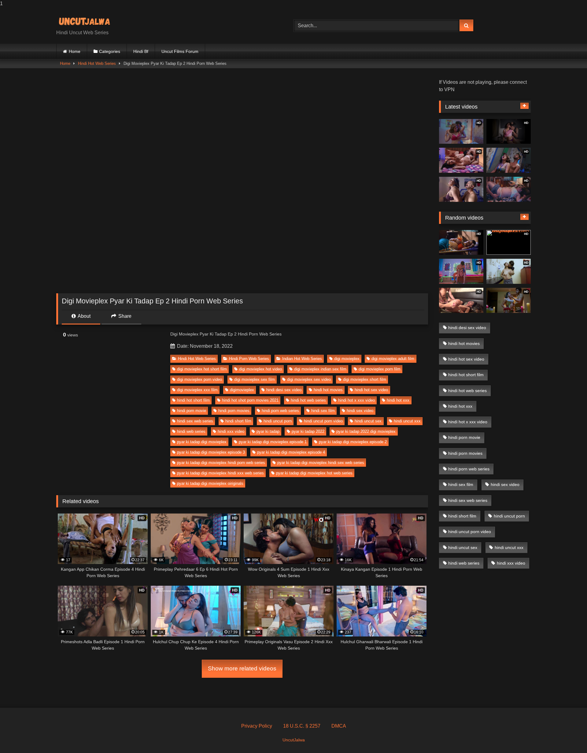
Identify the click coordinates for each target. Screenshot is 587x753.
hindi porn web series (280, 410)
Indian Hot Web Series (302, 358)
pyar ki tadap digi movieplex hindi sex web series (320, 462)
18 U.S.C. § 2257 (301, 726)
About (83, 316)
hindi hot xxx (398, 400)
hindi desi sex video (283, 390)
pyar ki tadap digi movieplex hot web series (314, 473)
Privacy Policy (256, 726)
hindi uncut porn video (323, 421)
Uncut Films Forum (179, 51)
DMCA (338, 726)
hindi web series (191, 431)
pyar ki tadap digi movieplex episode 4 (291, 452)
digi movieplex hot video (260, 369)
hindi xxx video (231, 431)
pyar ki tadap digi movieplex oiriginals (210, 483)
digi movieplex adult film (392, 358)
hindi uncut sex (368, 421)
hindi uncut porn (278, 421)
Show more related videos (242, 668)
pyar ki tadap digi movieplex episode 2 (353, 442)
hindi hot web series (308, 400)
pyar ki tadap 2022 (308, 431)
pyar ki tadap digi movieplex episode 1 (273, 442)
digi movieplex (347, 358)
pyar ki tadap (268, 431)
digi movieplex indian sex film (320, 369)
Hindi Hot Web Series (97, 63)
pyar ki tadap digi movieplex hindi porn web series (221, 462)
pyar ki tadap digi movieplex (202, 442)
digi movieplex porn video (199, 379)
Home (74, 51)
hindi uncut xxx (407, 421)
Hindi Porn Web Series (249, 358)
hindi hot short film (193, 400)
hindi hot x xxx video (356, 400)
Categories (109, 51)
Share (124, 316)
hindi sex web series (195, 421)
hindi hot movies (328, 390)
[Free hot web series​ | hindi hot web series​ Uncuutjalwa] (86, 20)
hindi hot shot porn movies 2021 (250, 400)
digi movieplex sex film (254, 379)
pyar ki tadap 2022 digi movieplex (366, 431)
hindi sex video (360, 410)
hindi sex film (323, 410)
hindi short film (238, 421)
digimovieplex (242, 390)
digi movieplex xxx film (197, 390)
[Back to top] (568, 736)
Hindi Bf (140, 51)
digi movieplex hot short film (202, 369)
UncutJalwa (293, 739)
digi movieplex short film (364, 379)
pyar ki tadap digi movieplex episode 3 (211, 452)
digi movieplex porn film (380, 369)
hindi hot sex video (371, 390)
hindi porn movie (191, 410)
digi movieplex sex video (309, 379)
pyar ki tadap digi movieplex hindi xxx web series (220, 473)
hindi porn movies (233, 410)
